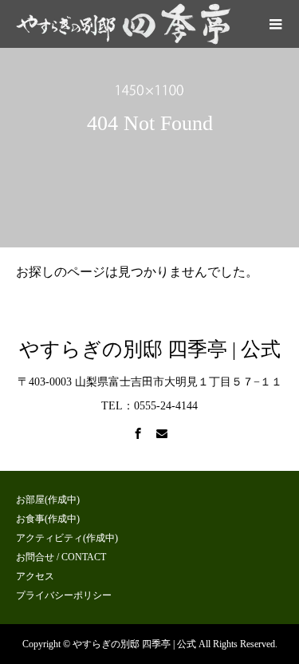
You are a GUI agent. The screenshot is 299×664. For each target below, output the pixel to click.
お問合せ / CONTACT (61, 557)
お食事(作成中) (48, 518)
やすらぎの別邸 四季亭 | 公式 (150, 349)
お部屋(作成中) (48, 499)
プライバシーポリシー (64, 595)
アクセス (35, 576)
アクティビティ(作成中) (67, 537)
